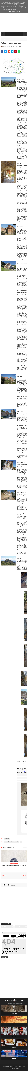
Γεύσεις (14, 1047)
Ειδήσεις (14, 1058)
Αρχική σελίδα (6, 39)
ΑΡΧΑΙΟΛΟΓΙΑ (14, 39)
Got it (18, 11)
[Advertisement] (14, 22)
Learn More (12, 11)
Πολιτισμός (14, 1036)
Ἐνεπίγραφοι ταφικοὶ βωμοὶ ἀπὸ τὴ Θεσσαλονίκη (14, 865)
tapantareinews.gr (15, 1068)
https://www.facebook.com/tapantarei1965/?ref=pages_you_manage (21, 927)
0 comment (6, 47)
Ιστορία (14, 1024)
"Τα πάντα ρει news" (17, 1066)
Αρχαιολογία (14, 1013)
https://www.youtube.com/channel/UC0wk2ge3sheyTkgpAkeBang (7, 927)
